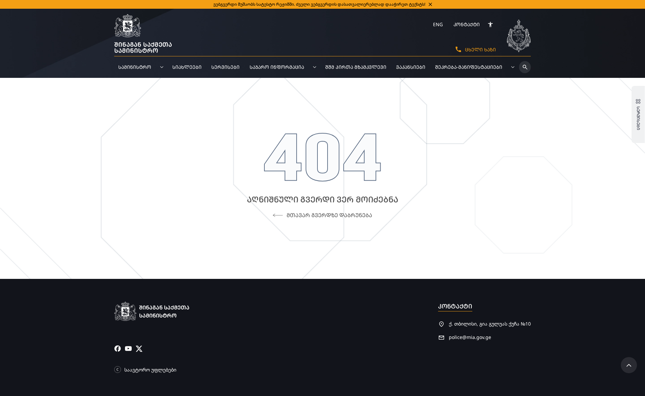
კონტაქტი (467, 24)
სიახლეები (187, 67)
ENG (438, 24)
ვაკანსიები (410, 67)
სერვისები (225, 67)
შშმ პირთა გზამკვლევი (355, 67)
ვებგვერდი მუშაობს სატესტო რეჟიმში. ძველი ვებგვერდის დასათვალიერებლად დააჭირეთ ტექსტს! (319, 4)
